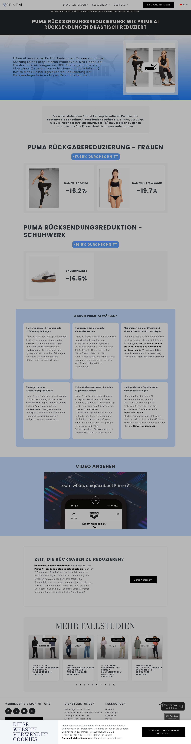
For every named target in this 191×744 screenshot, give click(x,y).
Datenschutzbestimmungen (77, 738)
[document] (95, 372)
